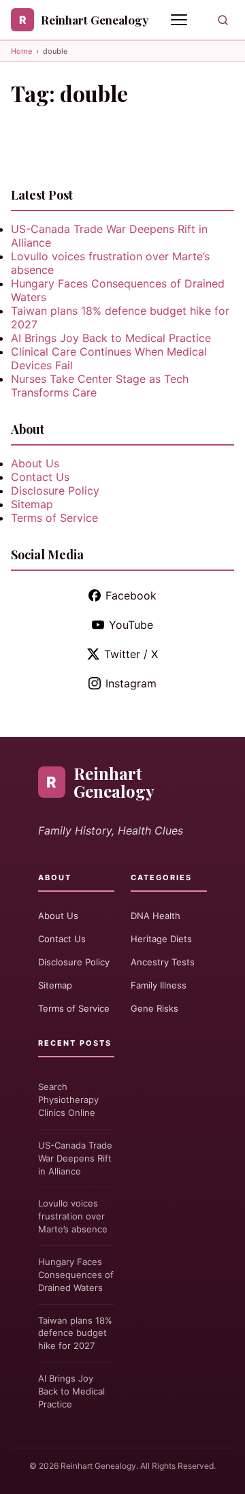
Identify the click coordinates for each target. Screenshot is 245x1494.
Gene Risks (154, 1008)
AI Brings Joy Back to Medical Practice (111, 338)
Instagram (131, 683)
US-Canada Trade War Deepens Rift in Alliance (75, 1158)
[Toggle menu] (180, 19)
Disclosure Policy (55, 490)
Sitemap (32, 504)
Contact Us (40, 477)
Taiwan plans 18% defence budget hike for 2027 (75, 1333)
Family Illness (158, 985)
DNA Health (155, 915)
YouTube (131, 625)
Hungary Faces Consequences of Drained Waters (76, 1274)
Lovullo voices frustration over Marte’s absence (73, 1216)
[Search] (223, 20)
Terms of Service (54, 518)
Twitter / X (131, 654)
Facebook (131, 595)
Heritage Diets (161, 938)
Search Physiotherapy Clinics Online (68, 1099)
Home (21, 51)
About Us (35, 463)
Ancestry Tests (163, 961)
